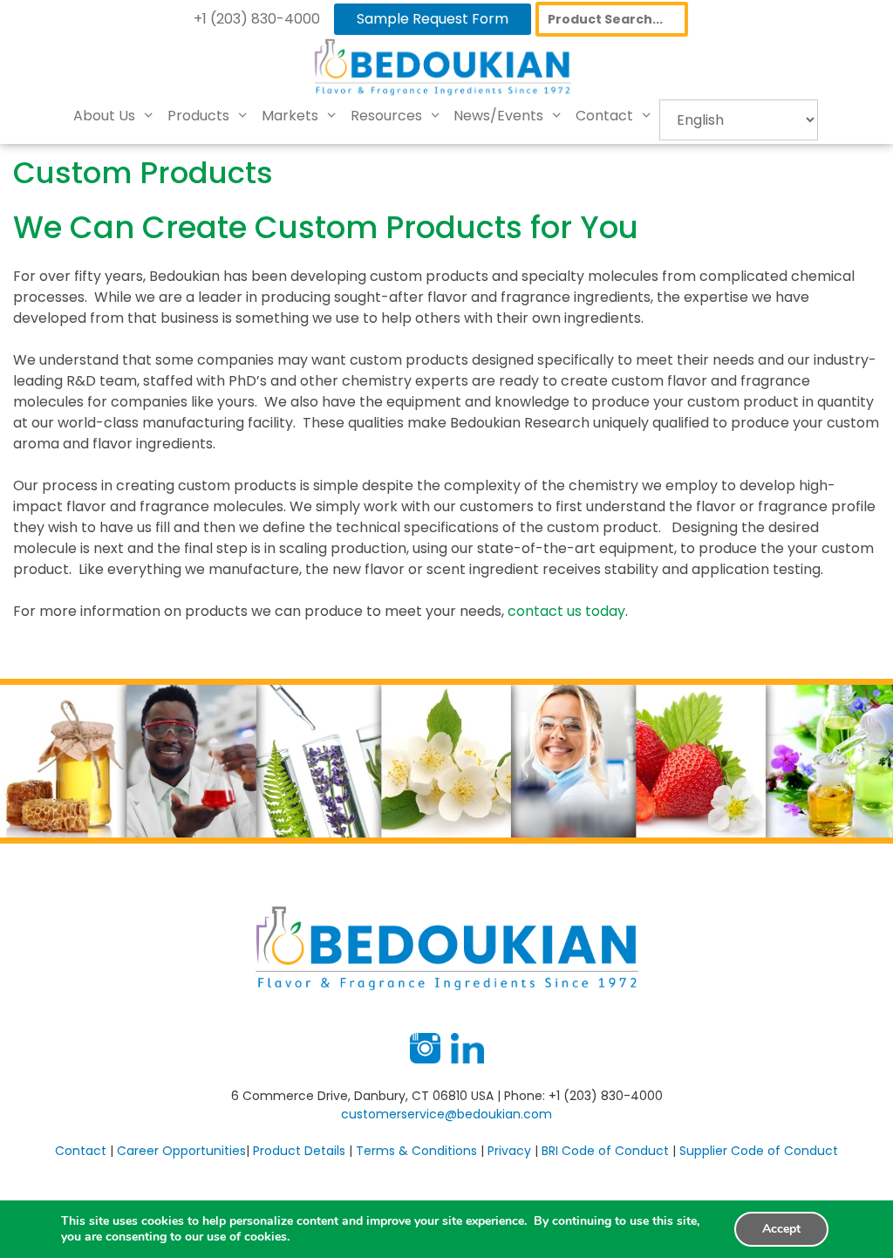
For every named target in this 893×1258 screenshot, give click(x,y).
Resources (386, 116)
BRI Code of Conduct (605, 1150)
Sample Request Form (432, 19)
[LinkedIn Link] (467, 1059)
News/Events (498, 116)
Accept (781, 1228)
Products (198, 116)
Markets (290, 116)
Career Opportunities (181, 1150)
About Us (104, 116)
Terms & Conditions (416, 1150)
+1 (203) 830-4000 (257, 19)
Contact (604, 116)
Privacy (509, 1150)
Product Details (299, 1150)
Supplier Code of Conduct (758, 1150)
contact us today (566, 611)
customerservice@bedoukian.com (446, 1114)
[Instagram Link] (425, 1059)
